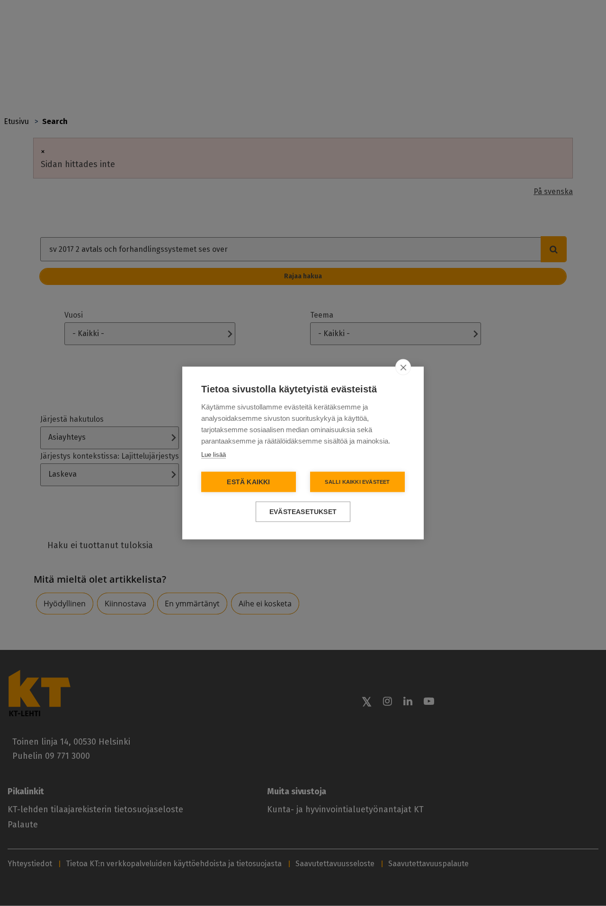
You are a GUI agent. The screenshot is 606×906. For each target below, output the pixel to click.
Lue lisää (213, 454)
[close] (403, 367)
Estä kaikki (248, 482)
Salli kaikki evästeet (357, 482)
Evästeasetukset (303, 511)
